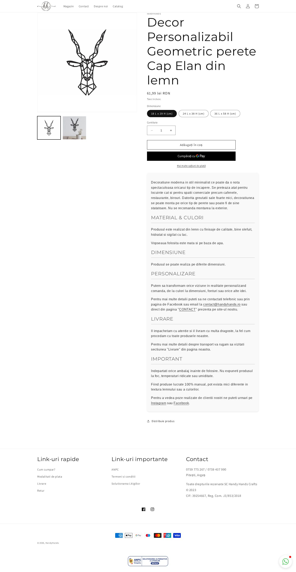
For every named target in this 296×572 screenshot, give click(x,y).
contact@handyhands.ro (222, 304)
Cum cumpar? (46, 469)
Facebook (181, 403)
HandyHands (52, 542)
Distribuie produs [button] (163, 421)
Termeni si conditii (123, 476)
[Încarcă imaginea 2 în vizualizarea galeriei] (74, 127)
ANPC (115, 469)
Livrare (41, 483)
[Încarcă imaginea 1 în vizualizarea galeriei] (49, 127)
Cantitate (152, 122)
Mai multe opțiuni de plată (191, 165)
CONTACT (187, 309)
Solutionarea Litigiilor (126, 483)
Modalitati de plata (49, 476)
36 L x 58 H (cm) (225, 113)
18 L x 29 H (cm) (162, 113)
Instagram (158, 403)
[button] (239, 6)
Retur (41, 490)
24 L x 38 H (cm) (193, 113)
